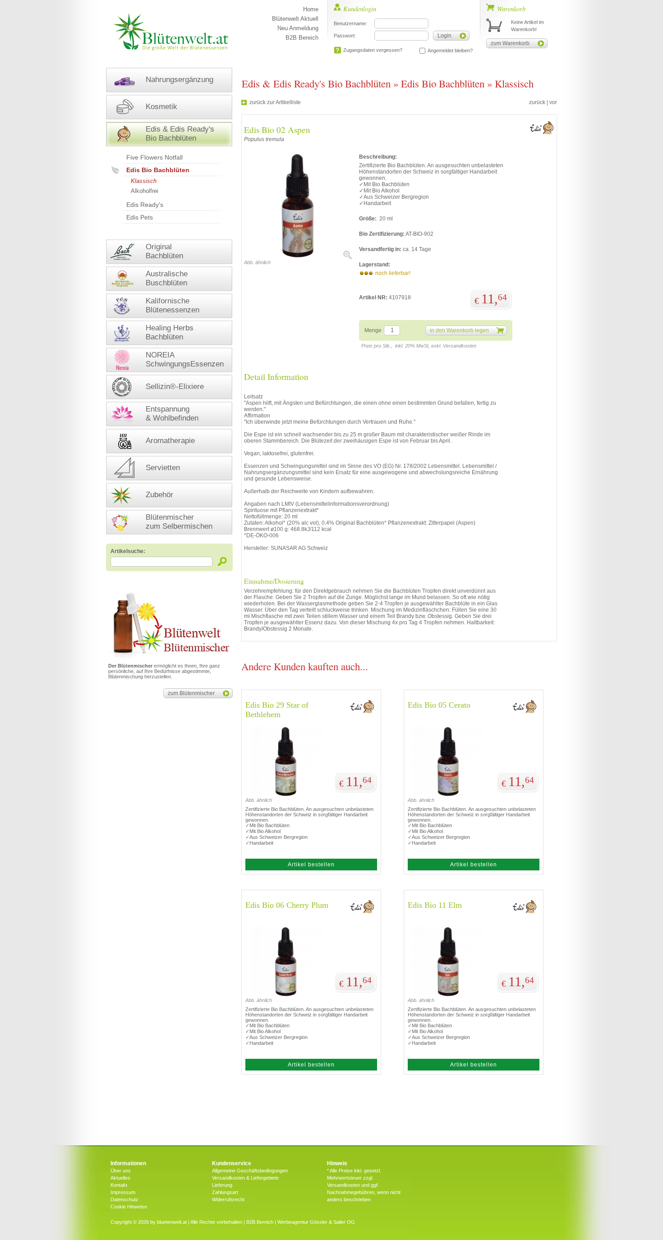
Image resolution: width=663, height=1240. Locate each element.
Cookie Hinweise (128, 1206)
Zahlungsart (225, 1192)
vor (553, 102)
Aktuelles (120, 1178)
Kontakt (118, 1185)
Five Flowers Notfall (154, 157)
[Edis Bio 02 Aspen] (298, 258)
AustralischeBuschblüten (167, 278)
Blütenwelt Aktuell (295, 18)
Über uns (120, 1170)
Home (310, 9)
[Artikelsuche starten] (222, 561)
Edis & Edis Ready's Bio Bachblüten (316, 83)
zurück (537, 102)
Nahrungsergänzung (179, 79)
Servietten (163, 467)
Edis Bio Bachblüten (157, 170)
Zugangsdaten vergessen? (372, 50)
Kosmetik (161, 106)
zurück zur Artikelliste (275, 102)
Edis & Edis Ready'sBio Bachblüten (180, 133)
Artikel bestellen (311, 864)
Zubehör (159, 494)
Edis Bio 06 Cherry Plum (286, 905)
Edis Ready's (144, 204)
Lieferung (222, 1185)
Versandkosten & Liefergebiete (245, 1178)
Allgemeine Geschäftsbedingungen (250, 1170)
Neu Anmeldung (297, 28)
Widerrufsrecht (228, 1199)
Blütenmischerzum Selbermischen (179, 522)
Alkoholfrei (144, 191)
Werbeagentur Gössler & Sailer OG (316, 1222)
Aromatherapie (170, 440)
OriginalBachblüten (164, 251)
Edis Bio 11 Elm (435, 905)
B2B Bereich (301, 37)
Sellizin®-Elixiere (175, 386)
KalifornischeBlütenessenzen (172, 305)
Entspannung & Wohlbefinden (172, 413)
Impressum (122, 1192)
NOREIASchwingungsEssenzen (185, 359)
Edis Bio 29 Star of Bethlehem (276, 709)
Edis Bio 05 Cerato (439, 704)
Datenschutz (124, 1199)
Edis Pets (139, 217)
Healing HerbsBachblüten (169, 332)
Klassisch (144, 181)
